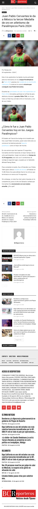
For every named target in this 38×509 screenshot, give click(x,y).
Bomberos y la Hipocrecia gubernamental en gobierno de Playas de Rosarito (25, 300)
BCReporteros (9, 31)
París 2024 (7, 82)
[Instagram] (9, 408)
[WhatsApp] (22, 35)
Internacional (6, 481)
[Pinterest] (18, 35)
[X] (14, 35)
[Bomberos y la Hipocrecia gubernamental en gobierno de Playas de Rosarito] (7, 301)
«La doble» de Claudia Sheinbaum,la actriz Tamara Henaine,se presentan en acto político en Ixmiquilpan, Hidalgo (25, 322)
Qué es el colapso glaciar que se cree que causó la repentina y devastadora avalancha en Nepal (24, 331)
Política (4, 424)
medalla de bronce (20, 169)
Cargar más (18, 340)
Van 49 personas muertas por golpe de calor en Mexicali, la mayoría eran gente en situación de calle (18, 467)
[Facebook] (9, 35)
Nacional (8, 8)
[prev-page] (3, 286)
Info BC (4, 473)
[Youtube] (19, 408)
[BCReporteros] (3, 31)
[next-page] (6, 286)
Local (3, 261)
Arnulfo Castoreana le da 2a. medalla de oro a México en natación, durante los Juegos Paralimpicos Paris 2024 (9, 217)
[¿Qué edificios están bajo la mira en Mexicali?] (7, 267)
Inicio (3, 8)
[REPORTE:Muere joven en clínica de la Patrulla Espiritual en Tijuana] (7, 258)
